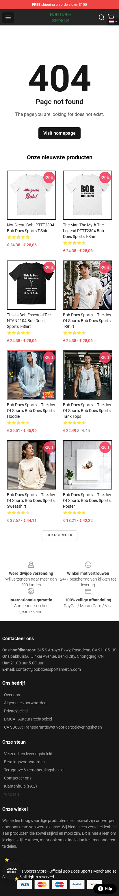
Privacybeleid (16, 711)
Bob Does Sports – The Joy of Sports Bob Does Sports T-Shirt (87, 321)
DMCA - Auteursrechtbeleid (28, 719)
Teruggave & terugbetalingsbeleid (34, 770)
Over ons (12, 694)
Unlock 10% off (12, 870)
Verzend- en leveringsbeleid (28, 753)
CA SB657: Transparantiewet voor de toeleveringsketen (53, 727)
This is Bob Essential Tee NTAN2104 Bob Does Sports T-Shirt (29, 321)
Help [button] (108, 889)
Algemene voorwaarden (25, 703)
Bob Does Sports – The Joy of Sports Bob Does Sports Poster (87, 500)
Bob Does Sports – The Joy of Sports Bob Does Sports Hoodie (31, 410)
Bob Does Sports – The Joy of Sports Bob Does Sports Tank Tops (87, 410)
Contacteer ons (17, 778)
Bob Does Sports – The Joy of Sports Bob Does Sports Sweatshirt (31, 500)
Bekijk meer (59, 535)
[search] (101, 17)
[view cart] (110, 17)
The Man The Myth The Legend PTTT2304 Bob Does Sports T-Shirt (83, 231)
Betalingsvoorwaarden (24, 762)
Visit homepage (59, 133)
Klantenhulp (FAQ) (20, 786)
